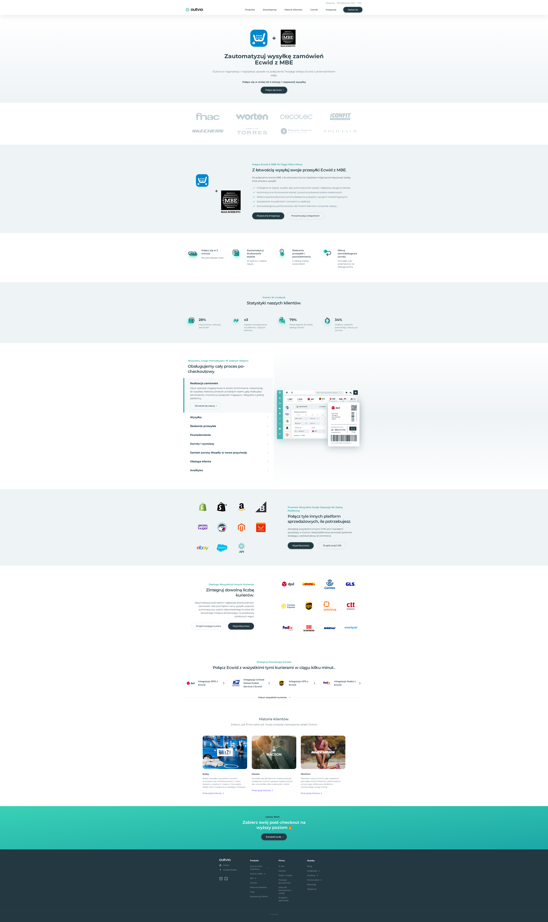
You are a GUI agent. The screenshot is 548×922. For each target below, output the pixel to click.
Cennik (314, 9)
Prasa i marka (285, 875)
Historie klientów (258, 887)
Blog (309, 866)
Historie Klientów (293, 9)
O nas (281, 866)
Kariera (282, 871)
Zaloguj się (330, 3)
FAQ (359, 3)
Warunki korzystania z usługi (285, 890)
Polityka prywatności (285, 881)
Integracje (331, 9)
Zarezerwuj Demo (259, 896)
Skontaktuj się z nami (346, 3)
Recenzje (311, 884)
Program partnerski (284, 899)
